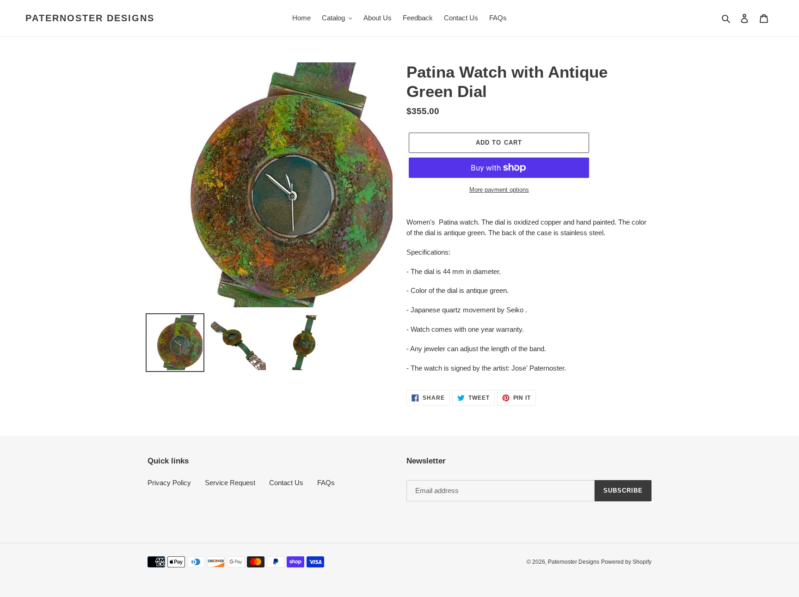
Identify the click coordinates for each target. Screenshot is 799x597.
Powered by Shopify (626, 562)
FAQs (326, 483)
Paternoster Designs (89, 18)
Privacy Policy (169, 483)
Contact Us (286, 483)
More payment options (499, 189)
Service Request (230, 483)
